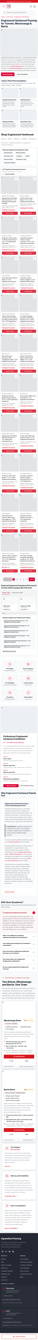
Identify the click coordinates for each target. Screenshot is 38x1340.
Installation (24, 139)
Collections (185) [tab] (17, 592)
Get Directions (19, 1056)
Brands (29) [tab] (6, 592)
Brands (10, 139)
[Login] (31, 6)
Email (26, 1061)
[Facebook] (2, 1251)
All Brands (4, 1277)
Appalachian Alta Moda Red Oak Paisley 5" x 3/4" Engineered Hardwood (17, 636)
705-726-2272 (8, 1318)
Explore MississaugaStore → (26, 1066)
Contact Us (4, 1280)
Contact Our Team (10, 1196)
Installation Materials (7, 1271)
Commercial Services (26, 1274)
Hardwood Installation (9, 162)
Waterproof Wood (20, 152)
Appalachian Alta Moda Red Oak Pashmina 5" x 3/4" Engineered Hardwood (17, 641)
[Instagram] (6, 1251)
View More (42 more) (9, 651)
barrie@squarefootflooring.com (13, 1322)
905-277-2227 (8, 1296)
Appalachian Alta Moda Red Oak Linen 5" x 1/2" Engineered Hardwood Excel (16, 631)
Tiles (2, 1262)
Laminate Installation (26, 1265)
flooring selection (14, 842)
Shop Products (8, 74)
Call (12, 1061)
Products (3, 139)
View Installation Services (27, 785)
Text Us (7, 1166)
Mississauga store (17, 66)
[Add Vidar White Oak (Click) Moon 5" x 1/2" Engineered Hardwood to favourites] (16, 258)
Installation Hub (5, 1274)
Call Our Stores (20, 1336)
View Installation (22, 74)
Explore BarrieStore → (28, 1140)
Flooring (9, 17)
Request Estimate (11, 785)
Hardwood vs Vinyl (21, 159)
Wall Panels (4, 1268)
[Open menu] (3, 6)
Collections (16, 139)
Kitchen (28, 156)
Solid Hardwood (8, 152)
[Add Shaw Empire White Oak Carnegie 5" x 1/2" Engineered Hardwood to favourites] (34, 376)
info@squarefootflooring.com (12, 1299)
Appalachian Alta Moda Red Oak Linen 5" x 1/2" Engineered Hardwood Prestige (16, 621)
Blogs (21, 1277)
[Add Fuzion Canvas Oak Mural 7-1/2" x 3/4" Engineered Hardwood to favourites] (34, 178)
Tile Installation (24, 1259)
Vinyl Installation (24, 1268)
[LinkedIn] (13, 1251)
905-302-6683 (15, 1149)
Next (31, 579)
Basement (19, 156)
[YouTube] (9, 1251)
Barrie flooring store (16, 68)
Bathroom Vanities (6, 1265)
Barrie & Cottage (8, 159)
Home (3, 17)
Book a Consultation (11, 1228)
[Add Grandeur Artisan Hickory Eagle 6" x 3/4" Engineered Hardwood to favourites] (34, 258)
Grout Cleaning (24, 1271)
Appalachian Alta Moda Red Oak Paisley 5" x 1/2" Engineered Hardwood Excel (16, 626)
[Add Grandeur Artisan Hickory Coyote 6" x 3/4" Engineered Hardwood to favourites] (34, 496)
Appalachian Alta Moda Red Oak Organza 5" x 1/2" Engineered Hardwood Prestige (17, 646)
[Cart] (34, 6)
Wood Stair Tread (8, 156)
